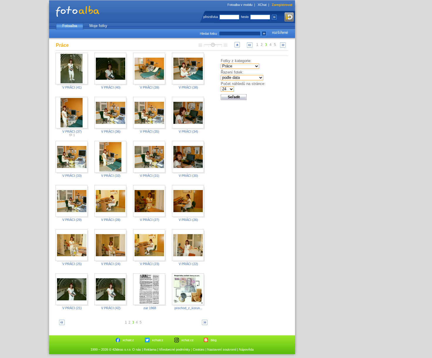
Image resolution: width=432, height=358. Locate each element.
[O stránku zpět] (249, 45)
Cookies (199, 349)
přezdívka (210, 17)
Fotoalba (69, 26)
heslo (245, 17)
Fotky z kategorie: (236, 61)
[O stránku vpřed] (283, 45)
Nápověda (246, 349)
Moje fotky (98, 26)
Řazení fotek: (232, 72)
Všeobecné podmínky (174, 349)
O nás (136, 349)
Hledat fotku (208, 33)
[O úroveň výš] (237, 47)
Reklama (150, 349)
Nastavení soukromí (221, 349)
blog (214, 340)
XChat (262, 4)
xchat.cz (187, 340)
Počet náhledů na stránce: (243, 83)
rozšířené (280, 32)
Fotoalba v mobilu (239, 4)
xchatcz (128, 340)
